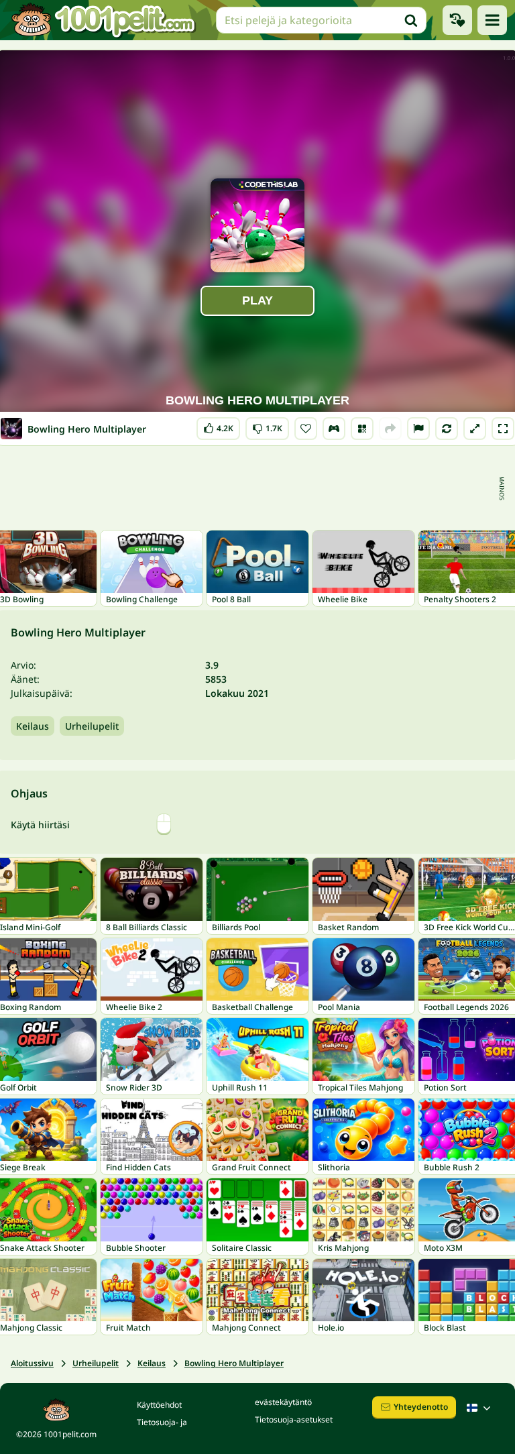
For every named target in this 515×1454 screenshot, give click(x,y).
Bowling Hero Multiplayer (234, 1363)
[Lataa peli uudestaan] (446, 428)
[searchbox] (321, 20)
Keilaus (32, 726)
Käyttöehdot (159, 1404)
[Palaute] (418, 428)
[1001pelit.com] (104, 20)
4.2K (218, 425)
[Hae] (411, 20)
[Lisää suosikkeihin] (305, 428)
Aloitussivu (32, 1363)
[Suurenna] (474, 428)
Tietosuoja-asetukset (294, 1419)
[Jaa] (390, 428)
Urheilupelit (92, 726)
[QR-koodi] (362, 428)
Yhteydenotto (421, 1406)
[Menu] (492, 20)
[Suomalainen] (480, 1407)
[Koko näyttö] (503, 428)
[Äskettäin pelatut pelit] (457, 20)
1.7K (267, 425)
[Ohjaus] (334, 428)
